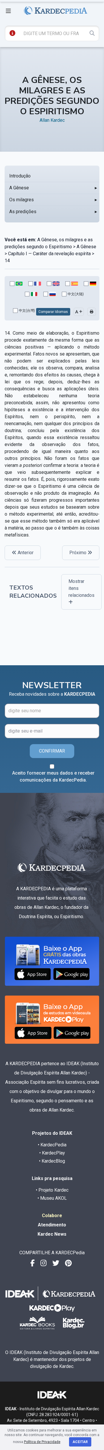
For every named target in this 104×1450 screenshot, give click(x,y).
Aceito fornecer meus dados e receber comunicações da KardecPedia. (53, 776)
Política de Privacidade (42, 1442)
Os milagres (21, 199)
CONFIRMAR (52, 751)
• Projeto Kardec (52, 1190)
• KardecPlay (52, 1153)
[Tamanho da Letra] (79, 312)
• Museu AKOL (52, 1198)
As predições (22, 211)
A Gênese (19, 188)
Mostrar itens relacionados (81, 588)
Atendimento (52, 1225)
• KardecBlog (52, 1161)
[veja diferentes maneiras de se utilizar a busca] (12, 33)
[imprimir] (91, 312)
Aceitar (80, 1442)
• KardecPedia (52, 1145)
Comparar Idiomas (53, 312)
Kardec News (52, 1234)
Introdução (20, 176)
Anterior (25, 552)
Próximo (78, 552)
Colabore (52, 1215)
